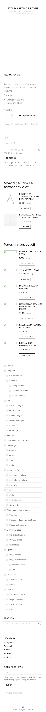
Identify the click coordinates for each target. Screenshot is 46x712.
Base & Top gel (16, 405)
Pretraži (39, 693)
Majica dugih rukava (17, 475)
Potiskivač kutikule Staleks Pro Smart (30, 216)
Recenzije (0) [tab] (9, 143)
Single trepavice (16, 599)
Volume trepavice (17, 594)
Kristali (12, 460)
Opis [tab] (6, 137)
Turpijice (13, 515)
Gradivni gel (14, 410)
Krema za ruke (18, 564)
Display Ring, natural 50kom (27, 344)
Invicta (12, 425)
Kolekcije (13, 380)
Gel (8, 400)
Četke (11, 495)
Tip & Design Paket (29, 270)
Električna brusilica (17, 535)
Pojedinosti (25, 209)
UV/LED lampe (15, 540)
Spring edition (18, 385)
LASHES (10, 589)
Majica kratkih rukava (18, 480)
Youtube (7, 657)
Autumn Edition (18, 395)
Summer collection (20, 390)
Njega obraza (15, 555)
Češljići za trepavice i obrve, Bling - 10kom (30, 306)
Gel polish (11, 371)
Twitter (7, 649)
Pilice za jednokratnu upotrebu (22, 520)
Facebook (8, 646)
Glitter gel (13, 430)
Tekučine (11, 435)
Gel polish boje (15, 375)
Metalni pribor (17, 124)
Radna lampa (15, 545)
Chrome (12, 450)
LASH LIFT (11, 574)
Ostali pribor (14, 505)
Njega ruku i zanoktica (18, 559)
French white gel (16, 420)
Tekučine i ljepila (16, 579)
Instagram (8, 642)
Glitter (12, 455)
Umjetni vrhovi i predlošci (18, 440)
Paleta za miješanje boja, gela (30, 326)
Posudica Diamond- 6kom (30, 253)
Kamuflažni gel (15, 415)
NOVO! (10, 366)
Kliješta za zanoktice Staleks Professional (29, 196)
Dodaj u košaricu (27, 115)
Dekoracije (11, 445)
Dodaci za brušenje (17, 525)
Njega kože (12, 550)
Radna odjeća (13, 470)
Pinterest (8, 653)
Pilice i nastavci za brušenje (19, 510)
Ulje (13, 569)
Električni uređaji (14, 530)
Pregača (13, 485)
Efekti (11, 465)
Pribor (26, 124)
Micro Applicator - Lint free (30, 287)
